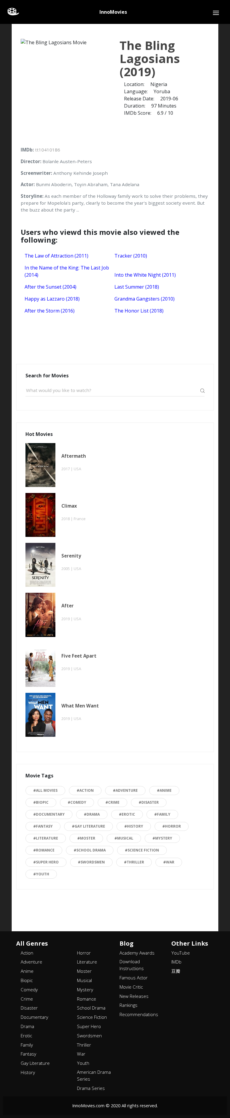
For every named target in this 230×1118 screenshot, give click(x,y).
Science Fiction (92, 1017)
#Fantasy (43, 826)
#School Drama (90, 850)
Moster (84, 971)
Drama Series (91, 1088)
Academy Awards (137, 953)
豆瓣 (175, 971)
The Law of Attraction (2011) (56, 255)
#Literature (45, 838)
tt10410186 (47, 150)
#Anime (164, 790)
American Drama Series (94, 1075)
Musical (84, 980)
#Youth (41, 874)
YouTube (180, 953)
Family (27, 1045)
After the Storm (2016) (50, 310)
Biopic (27, 980)
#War (168, 862)
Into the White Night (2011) (145, 275)
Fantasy (28, 1054)
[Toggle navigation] (216, 12)
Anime (27, 971)
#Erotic (127, 814)
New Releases (134, 996)
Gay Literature (35, 1063)
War (81, 1054)
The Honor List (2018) (139, 310)
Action (27, 953)
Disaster (29, 1008)
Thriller (84, 1045)
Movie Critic (131, 987)
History (28, 1072)
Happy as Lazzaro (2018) (52, 298)
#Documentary (49, 814)
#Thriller (134, 862)
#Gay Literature (88, 826)
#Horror (171, 826)
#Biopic (41, 802)
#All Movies (45, 790)
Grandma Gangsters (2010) (144, 298)
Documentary (34, 1017)
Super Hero (89, 1026)
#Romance (44, 850)
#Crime (112, 802)
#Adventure (125, 790)
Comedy (29, 990)
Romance (86, 999)
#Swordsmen (91, 862)
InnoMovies (113, 12)
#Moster (86, 838)
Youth (83, 1063)
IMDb (176, 962)
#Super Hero (46, 862)
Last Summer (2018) (136, 287)
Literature (87, 962)
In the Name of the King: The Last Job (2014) (67, 271)
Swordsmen (89, 1036)
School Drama (91, 1008)
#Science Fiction (142, 850)
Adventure (31, 962)
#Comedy (77, 802)
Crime (27, 999)
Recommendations (138, 1014)
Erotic (26, 1036)
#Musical (123, 838)
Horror (84, 953)
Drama (27, 1026)
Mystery (85, 990)
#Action (85, 790)
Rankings (128, 1005)
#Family (162, 814)
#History (133, 826)
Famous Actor (133, 978)
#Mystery (162, 838)
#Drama (92, 814)
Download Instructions (131, 964)
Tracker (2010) (130, 255)
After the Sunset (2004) (50, 287)
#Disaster (149, 802)
